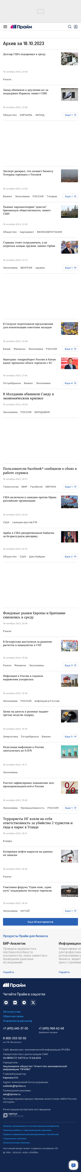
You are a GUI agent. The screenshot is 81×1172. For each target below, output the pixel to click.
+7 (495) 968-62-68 (51, 1030)
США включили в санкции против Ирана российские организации (29, 499)
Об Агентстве (12, 1011)
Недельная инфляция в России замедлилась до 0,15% (23, 748)
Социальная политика (14, 1138)
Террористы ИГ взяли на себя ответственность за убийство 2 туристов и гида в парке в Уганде (38, 823)
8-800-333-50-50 (14, 1040)
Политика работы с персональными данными (27, 1130)
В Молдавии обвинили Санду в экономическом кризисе (28, 396)
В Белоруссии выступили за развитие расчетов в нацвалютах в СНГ (27, 643)
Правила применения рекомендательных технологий (31, 1134)
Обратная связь (13, 1016)
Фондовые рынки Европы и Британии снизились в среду (34, 615)
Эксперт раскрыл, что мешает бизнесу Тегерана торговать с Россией (28, 172)
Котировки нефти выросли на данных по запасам (28, 853)
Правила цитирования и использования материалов (31, 1126)
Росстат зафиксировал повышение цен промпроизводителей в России (28, 784)
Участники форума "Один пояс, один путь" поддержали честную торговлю (27, 888)
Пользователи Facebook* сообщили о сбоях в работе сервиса (40, 471)
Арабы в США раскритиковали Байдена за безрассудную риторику (28, 534)
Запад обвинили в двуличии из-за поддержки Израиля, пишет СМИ (25, 91)
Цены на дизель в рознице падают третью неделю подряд (25, 713)
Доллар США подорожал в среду (24, 54)
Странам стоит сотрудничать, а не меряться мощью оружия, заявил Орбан (29, 244)
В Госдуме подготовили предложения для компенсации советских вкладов (28, 325)
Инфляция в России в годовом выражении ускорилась (23, 677)
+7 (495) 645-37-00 (15, 1028)
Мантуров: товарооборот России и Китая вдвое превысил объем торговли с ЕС (29, 361)
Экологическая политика (16, 1142)
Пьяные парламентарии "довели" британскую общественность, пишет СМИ (27, 210)
